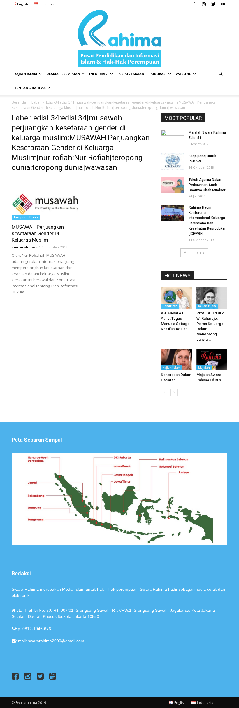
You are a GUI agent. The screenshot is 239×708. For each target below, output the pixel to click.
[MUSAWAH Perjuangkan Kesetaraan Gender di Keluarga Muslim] (45, 199)
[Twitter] (213, 4)
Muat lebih (192, 252)
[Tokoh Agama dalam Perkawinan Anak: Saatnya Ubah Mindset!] (172, 185)
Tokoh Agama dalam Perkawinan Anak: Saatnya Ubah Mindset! (207, 185)
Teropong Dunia (25, 217)
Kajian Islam (25, 73)
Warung (183, 73)
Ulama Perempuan (63, 73)
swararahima (23, 247)
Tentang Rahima (30, 87)
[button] (220, 74)
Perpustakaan (130, 73)
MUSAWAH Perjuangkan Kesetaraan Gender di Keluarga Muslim (38, 233)
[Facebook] (194, 4)
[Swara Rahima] (119, 37)
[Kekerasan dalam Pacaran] (176, 359)
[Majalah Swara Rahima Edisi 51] (172, 138)
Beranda (19, 102)
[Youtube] (223, 4)
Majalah (204, 368)
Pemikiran (170, 306)
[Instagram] (203, 4)
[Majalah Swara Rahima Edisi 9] (212, 359)
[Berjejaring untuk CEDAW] (172, 161)
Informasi (98, 73)
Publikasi (158, 73)
